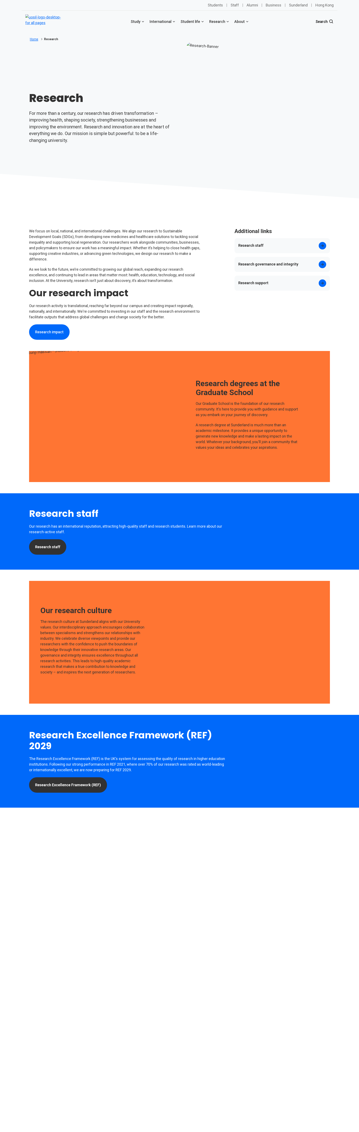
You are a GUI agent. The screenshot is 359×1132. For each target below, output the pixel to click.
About (239, 21)
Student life (190, 21)
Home (34, 39)
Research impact (49, 332)
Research (217, 21)
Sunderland (298, 5)
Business (273, 5)
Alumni (252, 5)
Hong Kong (324, 5)
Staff (235, 5)
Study (135, 21)
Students (215, 5)
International (160, 21)
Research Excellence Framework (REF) (68, 785)
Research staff (47, 547)
